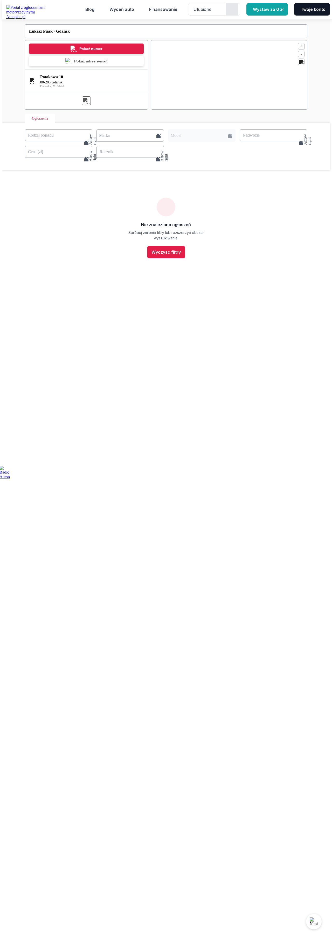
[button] (130, 135)
